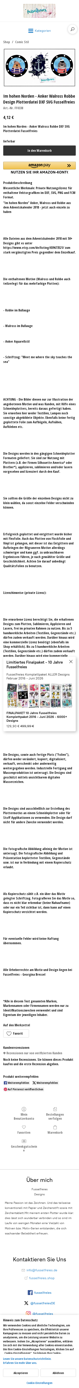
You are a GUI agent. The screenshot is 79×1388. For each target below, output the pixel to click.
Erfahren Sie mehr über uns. (20, 1363)
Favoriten (23, 1132)
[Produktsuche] (72, 29)
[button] (16, 1033)
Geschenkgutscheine (24, 1148)
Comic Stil (22, 42)
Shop (6, 42)
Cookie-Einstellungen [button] (39, 1383)
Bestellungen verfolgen (55, 1116)
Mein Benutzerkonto (24, 1116)
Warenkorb (55, 1132)
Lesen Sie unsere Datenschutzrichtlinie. (27, 1359)
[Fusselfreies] (39, 11)
